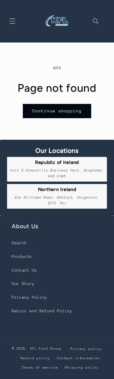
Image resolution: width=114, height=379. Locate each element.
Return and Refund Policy (42, 311)
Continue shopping (57, 110)
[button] (12, 21)
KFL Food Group (46, 348)
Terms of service (40, 367)
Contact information (78, 358)
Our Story (23, 283)
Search (19, 242)
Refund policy (35, 358)
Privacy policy (86, 349)
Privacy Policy (29, 297)
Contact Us (24, 270)
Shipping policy (82, 367)
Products (22, 256)
